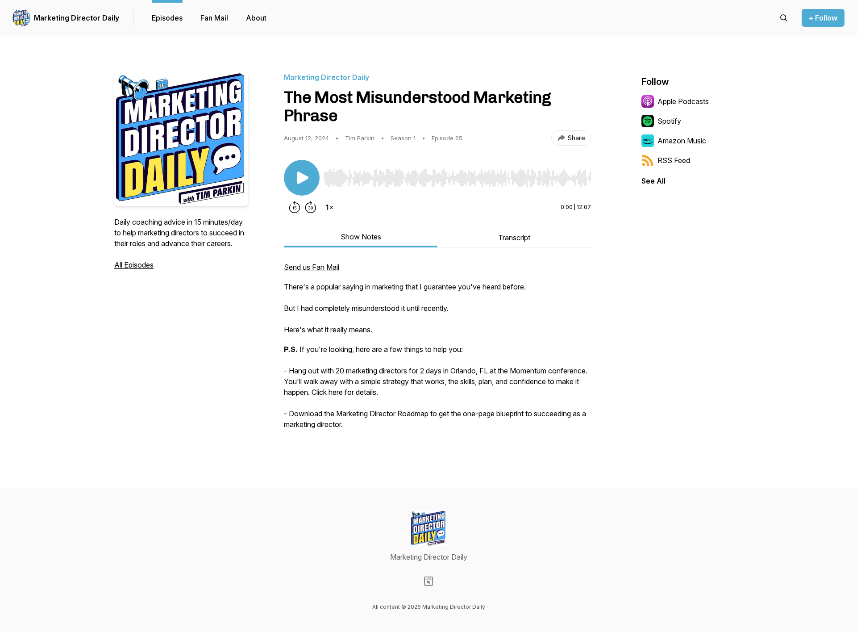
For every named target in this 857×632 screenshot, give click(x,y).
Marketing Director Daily (76, 17)
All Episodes (134, 264)
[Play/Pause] (302, 178)
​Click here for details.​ (345, 392)
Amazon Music (681, 140)
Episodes (167, 17)
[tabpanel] (437, 350)
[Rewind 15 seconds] (294, 207)
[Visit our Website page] (428, 581)
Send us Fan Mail (311, 267)
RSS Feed (673, 160)
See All (653, 180)
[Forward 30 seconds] (310, 207)
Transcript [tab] (514, 237)
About (256, 17)
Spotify (669, 121)
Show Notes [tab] (361, 236)
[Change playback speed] (329, 207)
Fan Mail (214, 17)
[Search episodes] (783, 18)
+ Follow (823, 17)
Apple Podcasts (683, 101)
